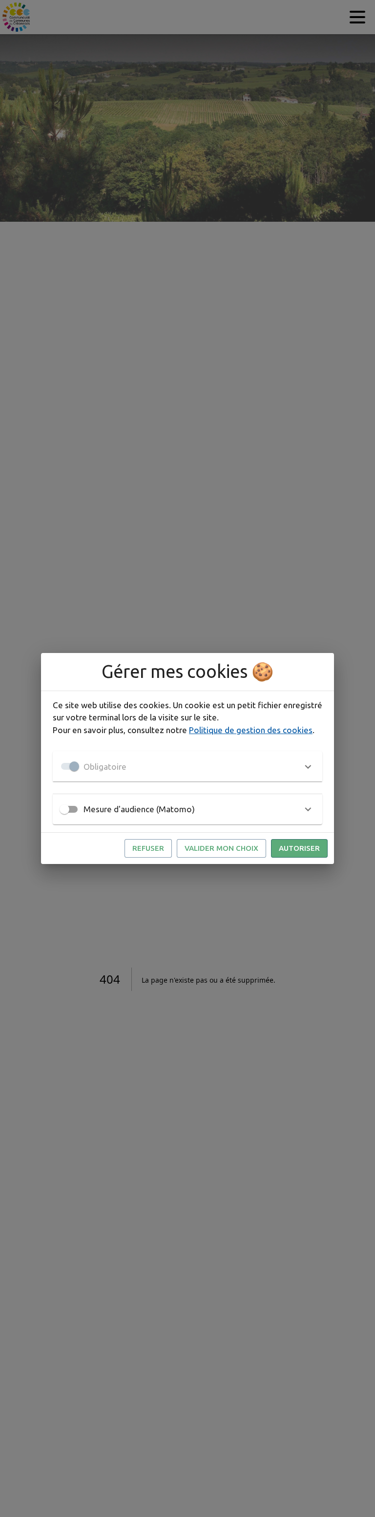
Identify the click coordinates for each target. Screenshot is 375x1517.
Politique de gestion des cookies (250, 730)
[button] (187, 766)
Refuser (148, 848)
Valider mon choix (221, 848)
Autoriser (299, 848)
